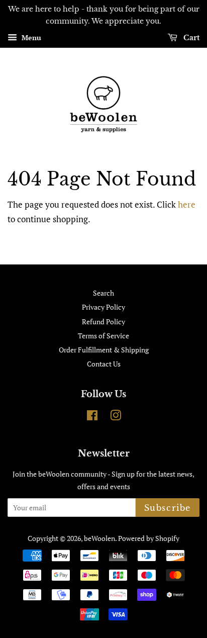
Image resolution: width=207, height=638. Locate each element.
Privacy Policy (103, 307)
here (186, 204)
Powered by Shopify (148, 538)
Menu (30, 37)
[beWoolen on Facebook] (92, 417)
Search (103, 293)
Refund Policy (103, 321)
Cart (190, 37)
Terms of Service (103, 335)
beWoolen (99, 538)
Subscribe (167, 508)
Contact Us (104, 364)
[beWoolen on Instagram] (115, 417)
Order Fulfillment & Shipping (104, 349)
